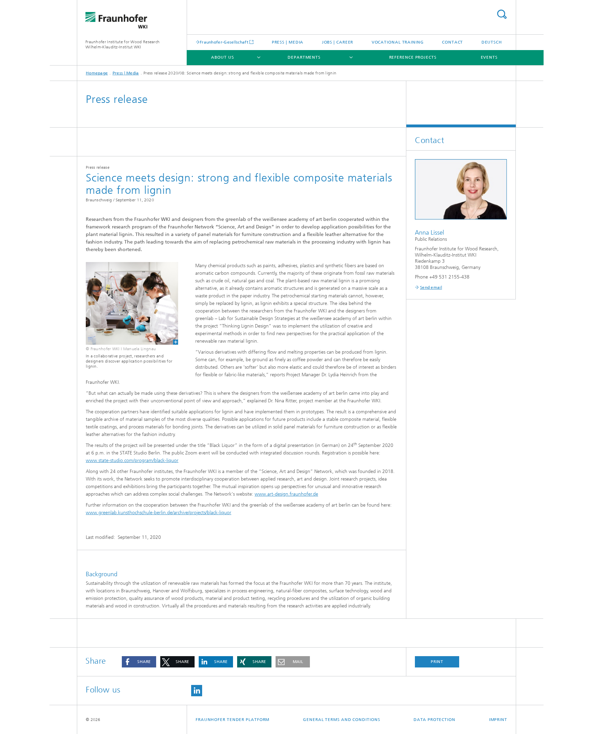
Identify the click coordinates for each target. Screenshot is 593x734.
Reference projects (413, 57)
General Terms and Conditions (341, 719)
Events (489, 57)
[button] (139, 661)
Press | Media (288, 42)
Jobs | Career (337, 42)
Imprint (498, 719)
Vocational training (398, 42)
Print (437, 661)
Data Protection (434, 719)
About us (222, 57)
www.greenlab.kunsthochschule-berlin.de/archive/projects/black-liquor (158, 513)
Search (501, 14)
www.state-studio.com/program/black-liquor (132, 460)
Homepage (97, 73)
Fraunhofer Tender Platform (232, 719)
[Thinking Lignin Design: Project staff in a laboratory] (127, 303)
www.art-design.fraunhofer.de (286, 494)
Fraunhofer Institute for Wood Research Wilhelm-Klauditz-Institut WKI (122, 44)
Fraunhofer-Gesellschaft (224, 42)
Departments (304, 57)
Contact (452, 42)
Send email (431, 287)
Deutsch (491, 42)
